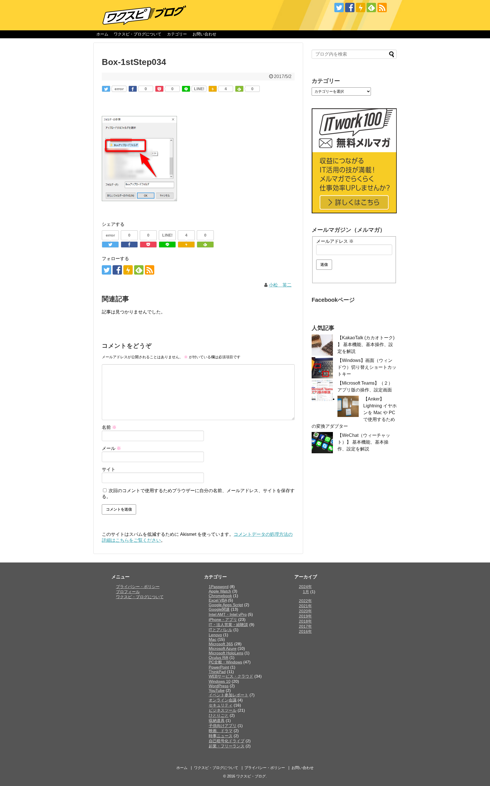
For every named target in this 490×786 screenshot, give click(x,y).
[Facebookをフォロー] (349, 7)
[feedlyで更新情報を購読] (371, 7)
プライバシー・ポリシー (138, 586)
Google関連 (219, 609)
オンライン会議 (222, 700)
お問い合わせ (204, 34)
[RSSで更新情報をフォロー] (382, 7)
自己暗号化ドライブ (226, 741)
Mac (212, 639)
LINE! (199, 89)
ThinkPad (217, 671)
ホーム (102, 34)
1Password (219, 586)
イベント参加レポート (228, 695)
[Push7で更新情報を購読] (360, 7)
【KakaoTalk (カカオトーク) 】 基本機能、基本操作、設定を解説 (365, 344)
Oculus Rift (218, 657)
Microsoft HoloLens (226, 653)
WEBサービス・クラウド (231, 676)
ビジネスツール (222, 710)
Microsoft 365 (221, 644)
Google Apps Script (226, 604)
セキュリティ (221, 705)
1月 (306, 591)
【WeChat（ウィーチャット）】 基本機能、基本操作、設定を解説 (363, 442)
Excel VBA (218, 600)
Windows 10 (220, 681)
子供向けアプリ (222, 725)
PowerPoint (219, 667)
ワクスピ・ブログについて (137, 34)
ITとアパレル (220, 629)
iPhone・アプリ (223, 619)
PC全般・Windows (225, 662)
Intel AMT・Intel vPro (228, 614)
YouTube (217, 690)
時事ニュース (221, 736)
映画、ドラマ (221, 730)
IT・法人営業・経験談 (228, 624)
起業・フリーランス (226, 746)
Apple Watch (220, 591)
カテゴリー (177, 34)
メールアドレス (335, 241)
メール (111, 448)
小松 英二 (280, 285)
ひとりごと (219, 715)
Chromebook (220, 595)
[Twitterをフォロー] (339, 7)
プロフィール (128, 591)
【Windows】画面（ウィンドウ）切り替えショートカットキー (366, 367)
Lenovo (215, 635)
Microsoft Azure (222, 648)
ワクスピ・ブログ (251, 776)
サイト (108, 469)
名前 (109, 427)
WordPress (219, 686)
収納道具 (217, 720)
